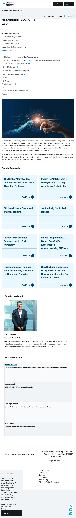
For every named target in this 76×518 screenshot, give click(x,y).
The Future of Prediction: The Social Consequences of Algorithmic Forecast (32, 60)
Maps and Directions (56, 461)
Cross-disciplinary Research (52, 16)
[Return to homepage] (19, 454)
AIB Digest (6, 81)
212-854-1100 (58, 456)
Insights (4, 87)
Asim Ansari (10, 384)
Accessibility (43, 480)
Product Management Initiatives (13, 90)
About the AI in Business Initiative (14, 47)
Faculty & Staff (44, 470)
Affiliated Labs (7, 51)
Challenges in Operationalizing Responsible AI (21, 57)
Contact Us (43, 477)
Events (4, 78)
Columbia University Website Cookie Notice (8, 506)
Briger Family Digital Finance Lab (15, 63)
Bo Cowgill (9, 423)
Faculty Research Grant (10, 84)
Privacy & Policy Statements (49, 482)
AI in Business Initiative (10, 11)
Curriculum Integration (10, 40)
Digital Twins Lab (9, 67)
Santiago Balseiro (12, 404)
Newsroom (43, 473)
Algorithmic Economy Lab (14, 54)
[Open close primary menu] (21, 11)
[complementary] (70, 510)
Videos (4, 94)
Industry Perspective (9, 44)
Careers (42, 475)
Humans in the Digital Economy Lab (16, 71)
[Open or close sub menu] (64, 16)
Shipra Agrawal (11, 364)
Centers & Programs (8, 470)
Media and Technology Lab (13, 74)
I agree (6, 513)
